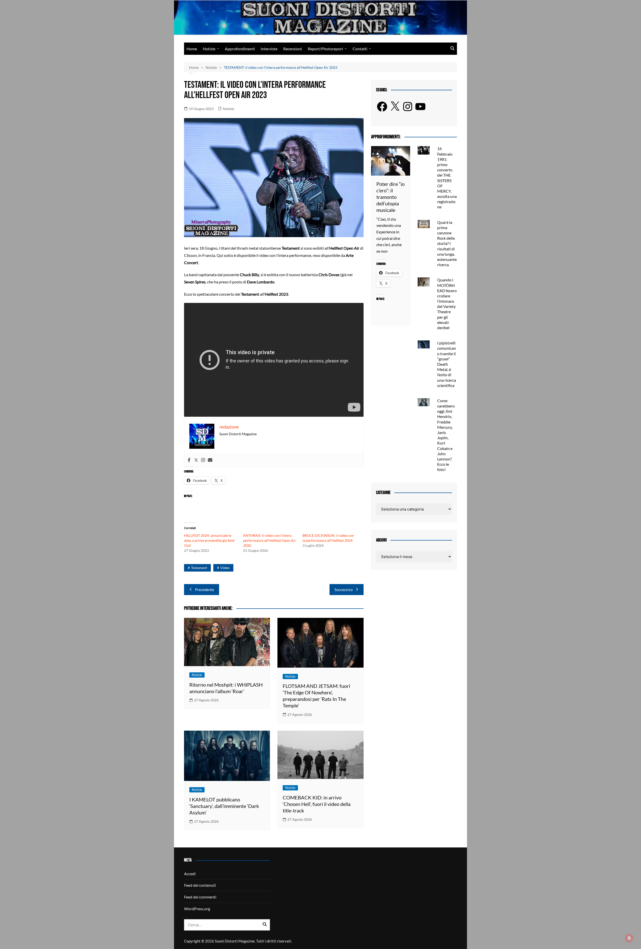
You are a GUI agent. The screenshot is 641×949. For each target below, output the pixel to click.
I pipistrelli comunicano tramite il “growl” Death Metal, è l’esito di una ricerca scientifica (446, 364)
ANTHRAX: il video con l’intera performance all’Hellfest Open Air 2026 (269, 540)
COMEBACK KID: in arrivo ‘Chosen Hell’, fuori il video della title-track (317, 803)
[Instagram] (203, 460)
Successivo (344, 589)
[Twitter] (196, 460)
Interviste (269, 48)
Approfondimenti (240, 48)
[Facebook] (189, 460)
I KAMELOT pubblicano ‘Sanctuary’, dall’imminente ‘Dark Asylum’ (224, 805)
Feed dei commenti (200, 896)
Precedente (204, 589)
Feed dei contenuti (200, 885)
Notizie (209, 48)
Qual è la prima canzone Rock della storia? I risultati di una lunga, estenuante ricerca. (447, 243)
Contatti (360, 48)
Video (225, 568)
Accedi (190, 873)
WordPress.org (197, 908)
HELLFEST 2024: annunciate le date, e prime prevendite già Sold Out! (209, 540)
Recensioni (292, 48)
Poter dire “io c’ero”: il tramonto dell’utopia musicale (390, 197)
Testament (199, 568)
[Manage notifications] (629, 938)
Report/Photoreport (325, 48)
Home (192, 48)
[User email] (210, 460)
